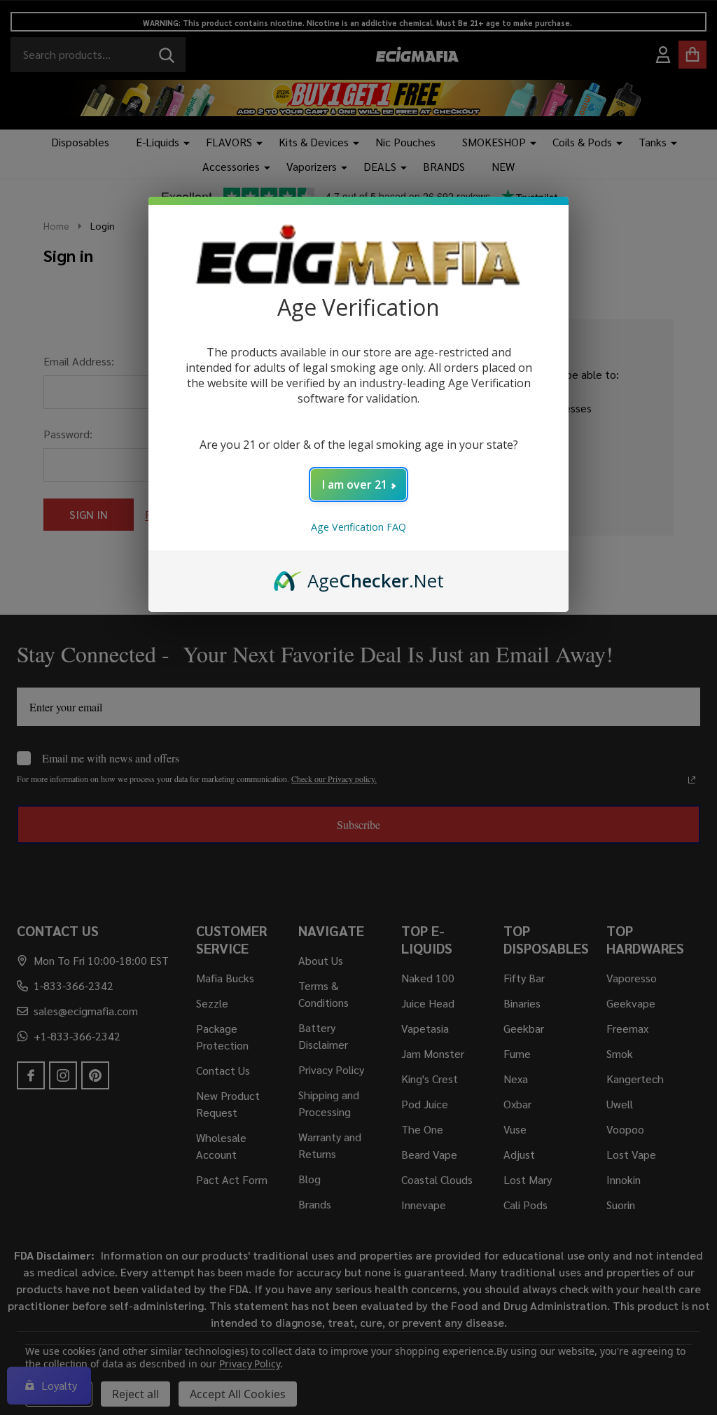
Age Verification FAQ (358, 527)
